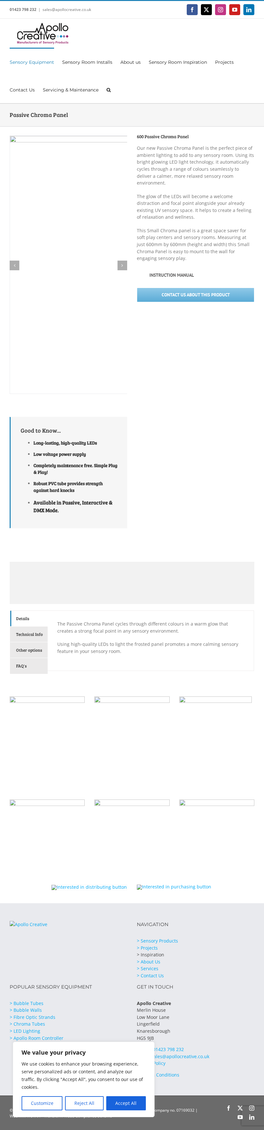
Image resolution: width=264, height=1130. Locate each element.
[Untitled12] (47, 802)
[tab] (29, 618)
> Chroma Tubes (27, 1024)
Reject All (84, 1103)
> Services (147, 968)
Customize (42, 1103)
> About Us (148, 962)
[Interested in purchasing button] (174, 887)
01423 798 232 (23, 9)
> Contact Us (150, 975)
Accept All (126, 1103)
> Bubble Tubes (26, 1003)
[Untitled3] (215, 698)
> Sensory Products (157, 941)
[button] (109, 89)
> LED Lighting (25, 1031)
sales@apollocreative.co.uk (66, 9)
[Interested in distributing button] (89, 887)
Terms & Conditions (158, 1075)
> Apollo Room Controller (36, 1038)
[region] (84, 1079)
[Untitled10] (131, 698)
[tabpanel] (150, 640)
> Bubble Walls (26, 1010)
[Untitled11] (47, 698)
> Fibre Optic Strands (32, 1017)
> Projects (147, 948)
